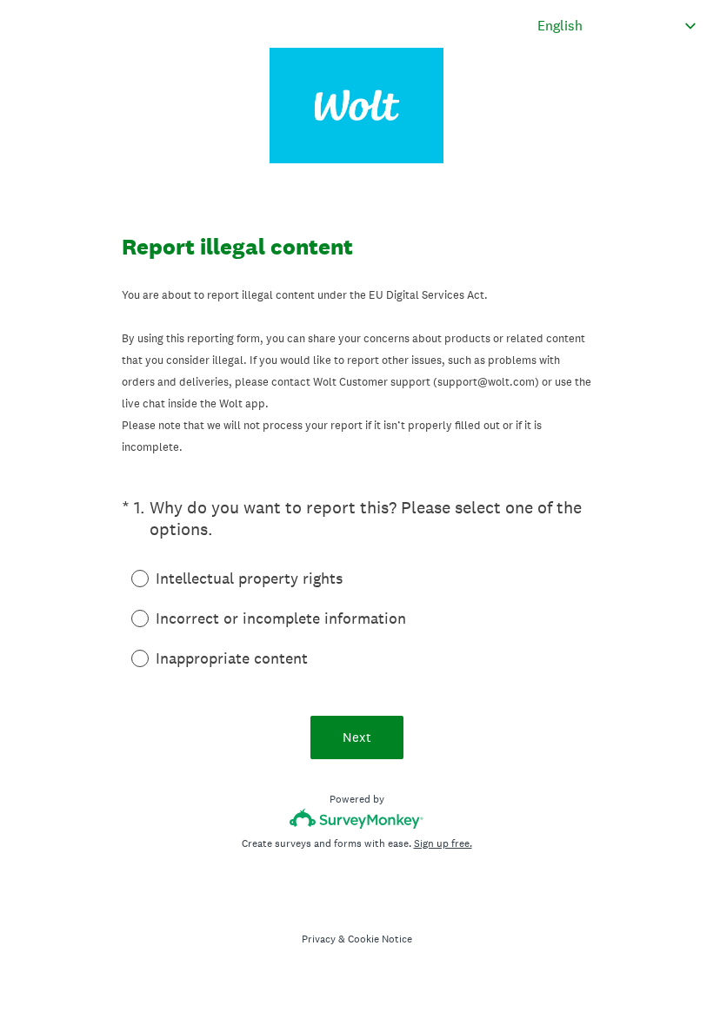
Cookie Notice (380, 939)
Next (357, 737)
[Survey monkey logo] (357, 818)
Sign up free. (443, 843)
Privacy (319, 939)
